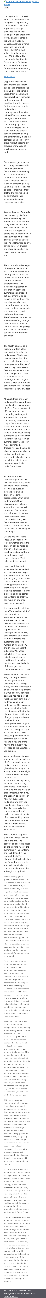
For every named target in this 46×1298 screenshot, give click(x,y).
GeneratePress (11, 1296)
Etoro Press (9, 76)
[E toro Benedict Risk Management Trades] (23, 4)
